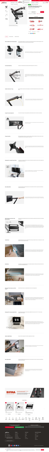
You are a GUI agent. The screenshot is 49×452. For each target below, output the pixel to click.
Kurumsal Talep (26, 438)
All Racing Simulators (17, 437)
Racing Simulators (32, 2)
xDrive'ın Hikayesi (36, 433)
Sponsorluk (26, 437)
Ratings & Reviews (17, 36)
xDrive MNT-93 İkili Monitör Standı (9, 412)
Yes (29, 4)
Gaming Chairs (13, 2)
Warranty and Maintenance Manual (13, 25)
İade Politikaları (36, 439)
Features (7, 36)
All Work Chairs (16, 434)
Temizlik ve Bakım (36, 436)
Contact (35, 0)
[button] (4, 408)
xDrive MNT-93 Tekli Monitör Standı (19, 412)
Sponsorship (32, 0)
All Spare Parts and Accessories (18, 438)
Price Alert (38, 31)
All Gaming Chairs (16, 433)
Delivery (35, 437)
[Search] (43, 2)
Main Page (13, 0)
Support (35, 438)
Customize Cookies (38, 449)
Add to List (30, 31)
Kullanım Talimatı (36, 435)
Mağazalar (26, 435)
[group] (18, 15)
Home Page (12, 4)
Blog (25, 436)
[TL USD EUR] (47, 0)
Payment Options (11, 36)
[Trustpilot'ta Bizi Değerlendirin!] (20, 445)
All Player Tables (16, 435)
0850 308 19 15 (10, 427)
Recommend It (34, 31)
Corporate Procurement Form (9, 440)
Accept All (42, 449)
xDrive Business (16, 0)
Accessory (36, 2)
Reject (20, 450)
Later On (26, 4)
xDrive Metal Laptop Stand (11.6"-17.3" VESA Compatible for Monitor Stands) (29, 412)
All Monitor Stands (16, 436)
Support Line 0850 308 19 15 (5, 0)
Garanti (35, 434)
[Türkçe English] (44, 0)
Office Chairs (17, 2)
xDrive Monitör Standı (16, 4)
